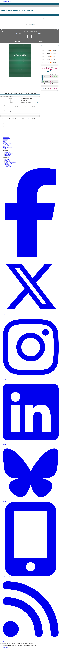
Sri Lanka (18, 41)
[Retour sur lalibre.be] (29, 1)
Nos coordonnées (8, 154)
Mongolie (48, 50)
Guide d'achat (7, 165)
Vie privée (7, 159)
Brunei (49, 62)
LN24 (4, 146)
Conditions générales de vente (10, 162)
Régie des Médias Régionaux (8, 147)
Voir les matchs (54, 65)
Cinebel (4, 131)
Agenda (4, 142)
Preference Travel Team (7, 144)
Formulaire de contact (9, 153)
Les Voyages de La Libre (7, 143)
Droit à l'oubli (7, 161)
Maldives (54, 58)
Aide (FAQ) (7, 152)
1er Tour (29, 21)
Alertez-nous (7, 155)
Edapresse (4, 148)
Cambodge (54, 53)
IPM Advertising (6, 145)
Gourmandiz (5, 136)
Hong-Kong (54, 59)
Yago (4, 141)
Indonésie (54, 62)
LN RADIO (5, 140)
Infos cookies (7, 160)
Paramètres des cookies (9, 163)
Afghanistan (54, 50)
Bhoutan (48, 59)
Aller (26, 24)
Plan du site (7, 164)
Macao (49, 56)
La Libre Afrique (6, 137)
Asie (29, 18)
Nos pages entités (8, 166)
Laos (49, 61)
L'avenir (4, 132)
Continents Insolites (6, 138)
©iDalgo (1, 120)
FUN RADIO (5, 139)
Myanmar (54, 56)
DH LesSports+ (6, 130)
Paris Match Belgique (7, 133)
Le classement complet (53, 90)
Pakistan (48, 53)
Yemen (41, 41)
